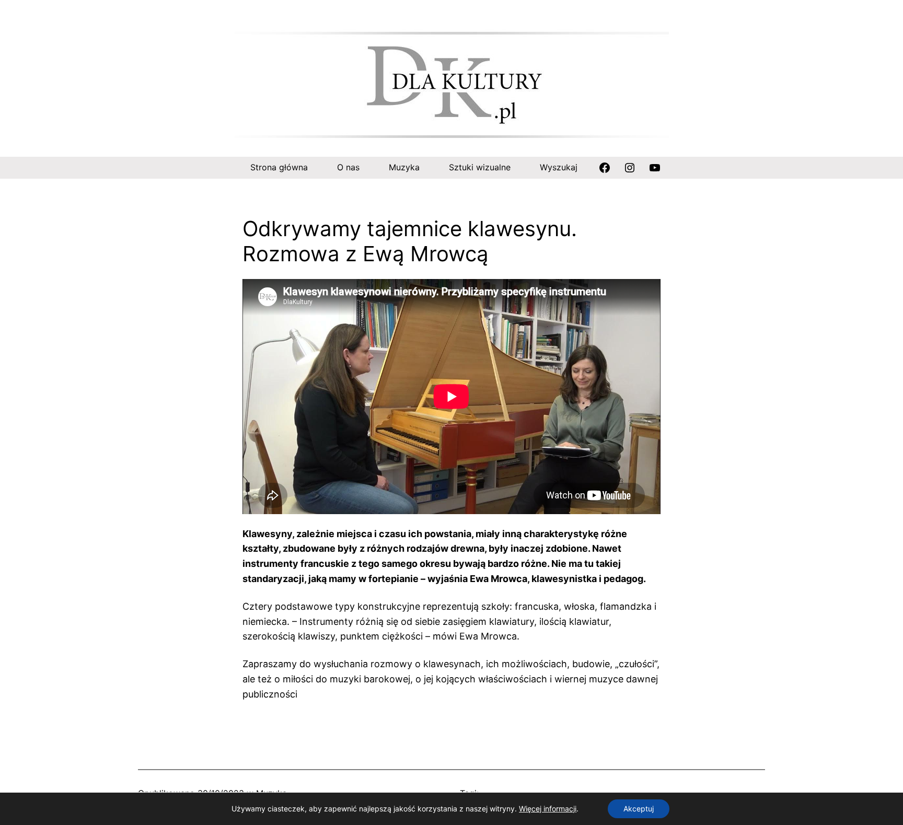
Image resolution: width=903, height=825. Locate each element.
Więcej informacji (547, 808)
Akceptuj (638, 808)
